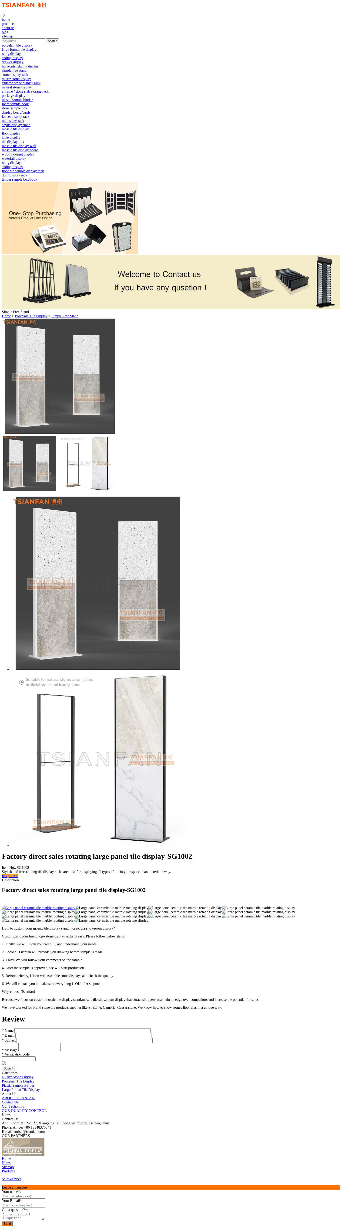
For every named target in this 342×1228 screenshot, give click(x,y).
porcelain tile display (17, 45)
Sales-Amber (11, 1179)
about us (8, 28)
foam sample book (15, 104)
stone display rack (15, 75)
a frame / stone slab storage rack (25, 91)
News (6, 1163)
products (8, 24)
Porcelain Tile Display (31, 316)
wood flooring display (18, 154)
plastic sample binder (17, 100)
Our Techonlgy (13, 1106)
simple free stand (14, 70)
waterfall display (14, 158)
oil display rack (13, 121)
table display (11, 137)
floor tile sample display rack (23, 171)
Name (7, 1030)
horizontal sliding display (20, 66)
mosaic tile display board (20, 150)
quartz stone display (16, 79)
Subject (9, 1040)
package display (13, 96)
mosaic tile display (15, 129)
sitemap (7, 36)
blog (5, 32)
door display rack (14, 175)
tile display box (13, 142)
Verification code (16, 1054)
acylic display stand (16, 125)
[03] (56, 1154)
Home (6, 316)
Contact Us (10, 1102)
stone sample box (14, 108)
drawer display (12, 62)
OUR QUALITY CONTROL (24, 1111)
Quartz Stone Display (18, 1077)
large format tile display (19, 49)
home (6, 19)
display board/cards (16, 112)
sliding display (12, 58)
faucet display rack (15, 116)
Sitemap (8, 1167)
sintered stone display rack (21, 83)
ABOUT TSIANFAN (18, 1098)
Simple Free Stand (64, 316)
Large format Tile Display (21, 1090)
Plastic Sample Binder (18, 1085)
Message (9, 1050)
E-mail (8, 1035)
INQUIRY (10, 876)
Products (8, 1171)
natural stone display (17, 87)
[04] (64, 1154)
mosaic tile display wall (19, 146)
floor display (11, 133)
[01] (23, 1154)
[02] (48, 1154)
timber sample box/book (19, 179)
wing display (11, 54)
